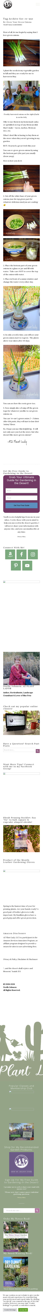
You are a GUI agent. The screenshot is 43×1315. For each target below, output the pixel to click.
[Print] (17, 4)
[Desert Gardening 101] (21, 1115)
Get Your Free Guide (21, 505)
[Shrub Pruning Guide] (21, 1131)
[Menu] (36, 4)
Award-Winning (16, 1253)
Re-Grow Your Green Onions (17, 22)
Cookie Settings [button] (10, 1310)
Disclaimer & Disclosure (27, 959)
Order (6, 1219)
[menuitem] (36, 4)
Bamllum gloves (23, 915)
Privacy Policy (22, 536)
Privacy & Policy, (10, 959)
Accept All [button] (23, 1310)
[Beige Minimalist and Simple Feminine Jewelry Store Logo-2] (21, 1164)
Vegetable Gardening (12, 25)
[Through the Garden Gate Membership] (21, 1099)
